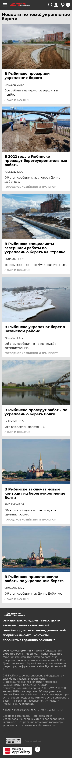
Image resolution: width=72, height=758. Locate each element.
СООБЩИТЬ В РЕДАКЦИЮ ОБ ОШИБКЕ (29, 640)
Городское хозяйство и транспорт (31, 187)
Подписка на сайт (17, 635)
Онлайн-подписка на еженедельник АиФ (34, 630)
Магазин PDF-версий (34, 625)
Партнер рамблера (33, 741)
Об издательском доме (20, 620)
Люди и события (17, 100)
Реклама (9, 625)
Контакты (41, 635)
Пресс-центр (50, 620)
